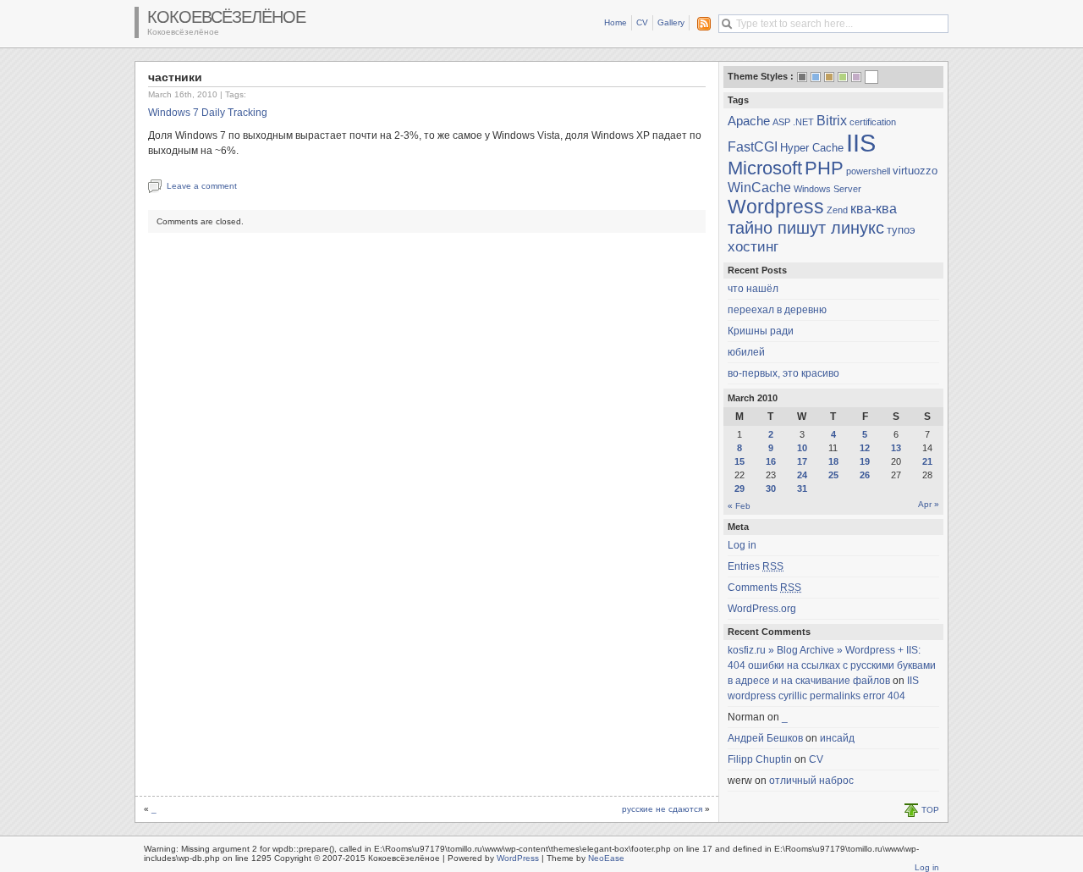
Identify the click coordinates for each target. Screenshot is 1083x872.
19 (865, 461)
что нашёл (753, 289)
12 (865, 448)
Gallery (670, 22)
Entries (755, 566)
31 (802, 488)
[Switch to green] (842, 77)
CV (642, 22)
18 (833, 461)
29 (739, 488)
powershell (868, 171)
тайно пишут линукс (806, 227)
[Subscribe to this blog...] (701, 23)
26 (865, 475)
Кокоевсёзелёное (226, 17)
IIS (861, 143)
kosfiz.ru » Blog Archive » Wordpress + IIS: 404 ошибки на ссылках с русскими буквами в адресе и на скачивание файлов (832, 665)
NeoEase (606, 858)
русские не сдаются (662, 809)
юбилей (746, 352)
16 (771, 461)
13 (896, 448)
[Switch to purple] (856, 77)
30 (771, 488)
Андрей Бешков (765, 738)
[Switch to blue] (815, 77)
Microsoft (765, 168)
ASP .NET (793, 122)
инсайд (837, 738)
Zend (837, 210)
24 (802, 475)
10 (802, 448)
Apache (749, 121)
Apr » (928, 504)
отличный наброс (811, 780)
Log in (742, 545)
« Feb (739, 506)
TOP (930, 809)
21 (927, 461)
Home (615, 22)
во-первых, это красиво (783, 373)
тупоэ (901, 230)
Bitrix (831, 120)
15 (739, 461)
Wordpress (776, 207)
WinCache (759, 187)
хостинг (753, 246)
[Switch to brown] (829, 77)
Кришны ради (761, 331)
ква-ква (873, 208)
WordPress (518, 858)
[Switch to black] (802, 77)
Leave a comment (202, 185)
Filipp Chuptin (760, 759)
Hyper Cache (812, 147)
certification (872, 122)
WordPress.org (762, 609)
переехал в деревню (777, 310)
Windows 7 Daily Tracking (207, 113)
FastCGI (753, 146)
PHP (824, 168)
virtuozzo (915, 170)
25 (833, 475)
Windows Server (827, 189)
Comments (764, 587)
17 (802, 461)
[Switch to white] (871, 79)
